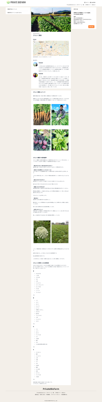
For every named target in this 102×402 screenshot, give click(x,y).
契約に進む (91, 26)
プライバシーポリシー (55, 394)
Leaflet (61, 55)
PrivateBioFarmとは (71, 4)
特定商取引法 (64, 394)
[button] (51, 47)
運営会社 (37, 394)
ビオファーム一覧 (80, 4)
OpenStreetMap (66, 55)
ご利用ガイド (88, 4)
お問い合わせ (42, 394)
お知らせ (93, 4)
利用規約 (48, 394)
